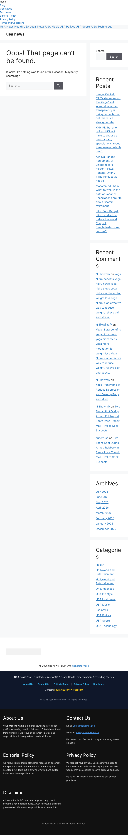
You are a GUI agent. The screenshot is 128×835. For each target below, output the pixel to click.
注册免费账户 (104, 324)
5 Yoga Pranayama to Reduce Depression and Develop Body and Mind (108, 389)
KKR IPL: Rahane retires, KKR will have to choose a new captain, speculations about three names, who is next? (108, 139)
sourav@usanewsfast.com (68, 689)
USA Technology (101, 26)
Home (3, 1)
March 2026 (103, 513)
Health (18, 26)
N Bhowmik (103, 274)
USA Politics (67, 26)
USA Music (52, 26)
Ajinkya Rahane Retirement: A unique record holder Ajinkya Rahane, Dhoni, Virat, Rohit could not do (106, 168)
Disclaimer (6, 12)
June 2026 (102, 497)
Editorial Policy (8, 15)
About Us (28, 684)
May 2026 (102, 502)
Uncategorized (105, 588)
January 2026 (104, 523)
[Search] (58, 86)
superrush (102, 438)
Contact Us (6, 8)
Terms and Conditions (12, 22)
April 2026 (102, 507)
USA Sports (83, 26)
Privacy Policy (7, 19)
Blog (2, 5)
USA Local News (33, 26)
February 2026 (105, 518)
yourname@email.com (84, 725)
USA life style (104, 594)
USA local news (106, 599)
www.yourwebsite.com (87, 732)
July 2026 (102, 491)
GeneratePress (80, 665)
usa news (15, 34)
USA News (7, 26)
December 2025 (106, 528)
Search (100, 50)
